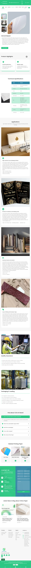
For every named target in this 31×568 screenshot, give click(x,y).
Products (13, 7)
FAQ (16, 538)
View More (4, 522)
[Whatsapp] (5, 567)
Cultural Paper (10, 533)
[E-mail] (15, 567)
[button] (4, 32)
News (23, 7)
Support (20, 7)
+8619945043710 (4, 3)
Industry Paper (10, 532)
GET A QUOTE (5, 48)
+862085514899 (4, 1)
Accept (17, 564)
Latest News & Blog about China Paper (15, 501)
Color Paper (6, 457)
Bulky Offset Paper (15, 457)
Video (2, 534)
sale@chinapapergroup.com (14, 2)
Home (6, 7)
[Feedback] (26, 567)
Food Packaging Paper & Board (10, 535)
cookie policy (21, 563)
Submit (23, 491)
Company (9, 7)
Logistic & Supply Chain (18, 535)
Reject (14, 564)
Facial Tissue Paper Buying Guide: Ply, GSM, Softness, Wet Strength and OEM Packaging (23, 519)
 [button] (28, 56)
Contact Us (26, 7)
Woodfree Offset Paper (25, 458)
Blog (16, 539)
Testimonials (17, 537)
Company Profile (3, 532)
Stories (16, 7)
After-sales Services (17, 533)
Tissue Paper (10, 537)
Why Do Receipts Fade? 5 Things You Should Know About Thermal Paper (7, 519)
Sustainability (3, 533)
